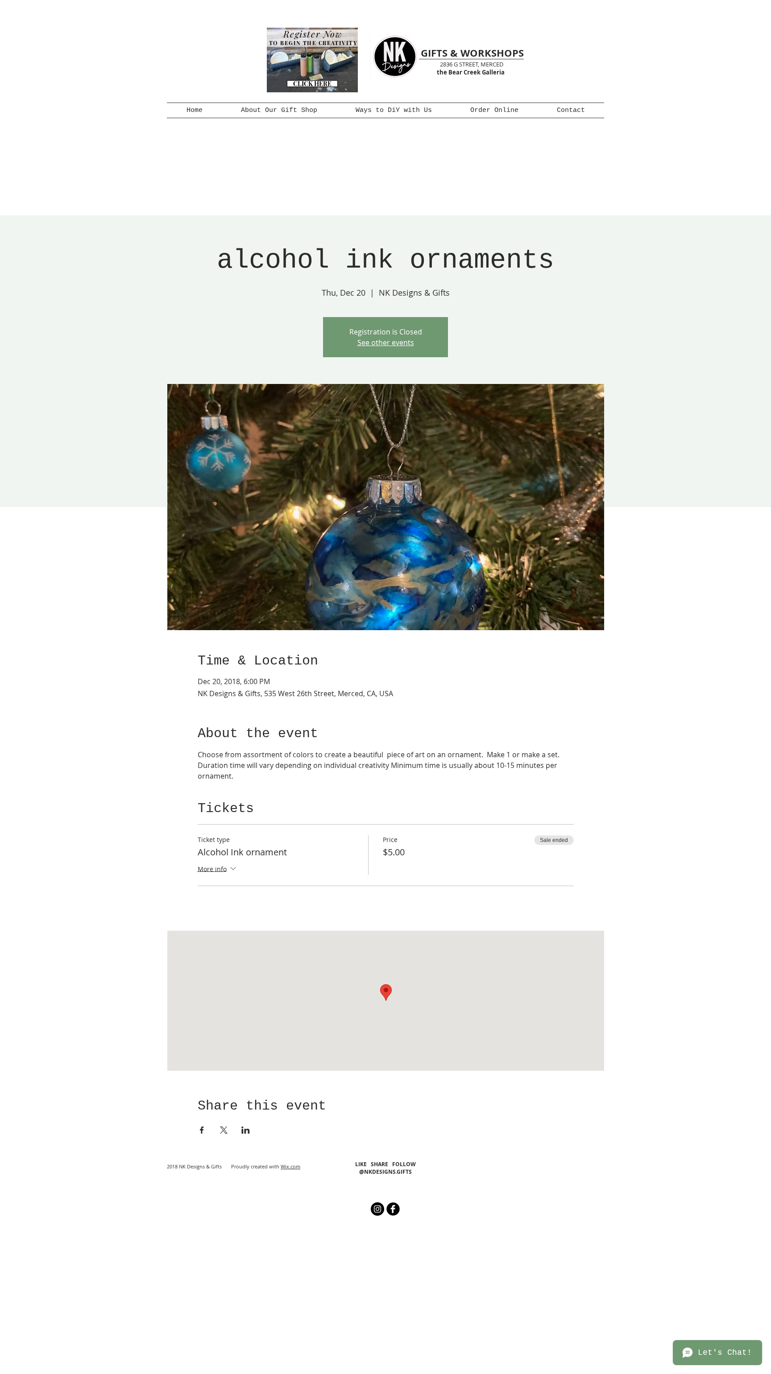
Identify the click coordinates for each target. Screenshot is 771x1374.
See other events (385, 342)
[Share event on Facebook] (202, 1130)
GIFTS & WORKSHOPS (472, 53)
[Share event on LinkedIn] (245, 1130)
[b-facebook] (393, 1209)
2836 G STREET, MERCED (471, 64)
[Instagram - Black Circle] (377, 1209)
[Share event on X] (224, 1130)
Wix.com (290, 1166)
